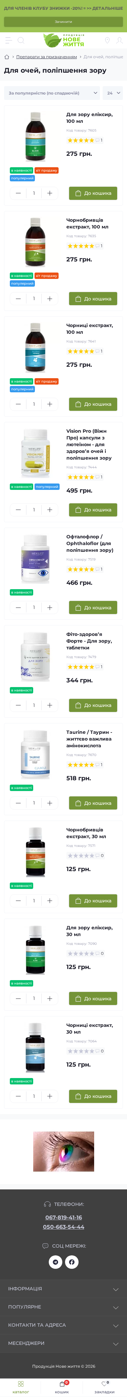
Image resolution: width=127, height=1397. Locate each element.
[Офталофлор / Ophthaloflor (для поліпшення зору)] (35, 558)
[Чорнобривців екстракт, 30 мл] (35, 851)
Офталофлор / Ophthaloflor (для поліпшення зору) (89, 543)
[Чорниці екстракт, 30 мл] (35, 1047)
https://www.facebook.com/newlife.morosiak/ (72, 1262)
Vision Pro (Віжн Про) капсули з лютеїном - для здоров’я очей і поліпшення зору (89, 444)
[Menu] (8, 40)
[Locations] (107, 40)
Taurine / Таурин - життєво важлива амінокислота (89, 739)
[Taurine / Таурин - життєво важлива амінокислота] (35, 754)
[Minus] (18, 193)
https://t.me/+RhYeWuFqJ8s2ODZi (55, 1262)
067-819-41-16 (63, 1217)
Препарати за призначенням (46, 56)
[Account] (119, 40)
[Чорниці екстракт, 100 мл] (35, 347)
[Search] (21, 40)
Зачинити (63, 22)
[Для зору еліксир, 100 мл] (35, 136)
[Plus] (50, 193)
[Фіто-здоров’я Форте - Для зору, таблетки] (35, 656)
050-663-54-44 (63, 1227)
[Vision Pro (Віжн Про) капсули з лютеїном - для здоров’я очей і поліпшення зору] (35, 453)
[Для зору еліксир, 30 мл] (35, 949)
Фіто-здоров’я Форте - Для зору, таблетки (89, 641)
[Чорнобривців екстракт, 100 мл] (35, 242)
